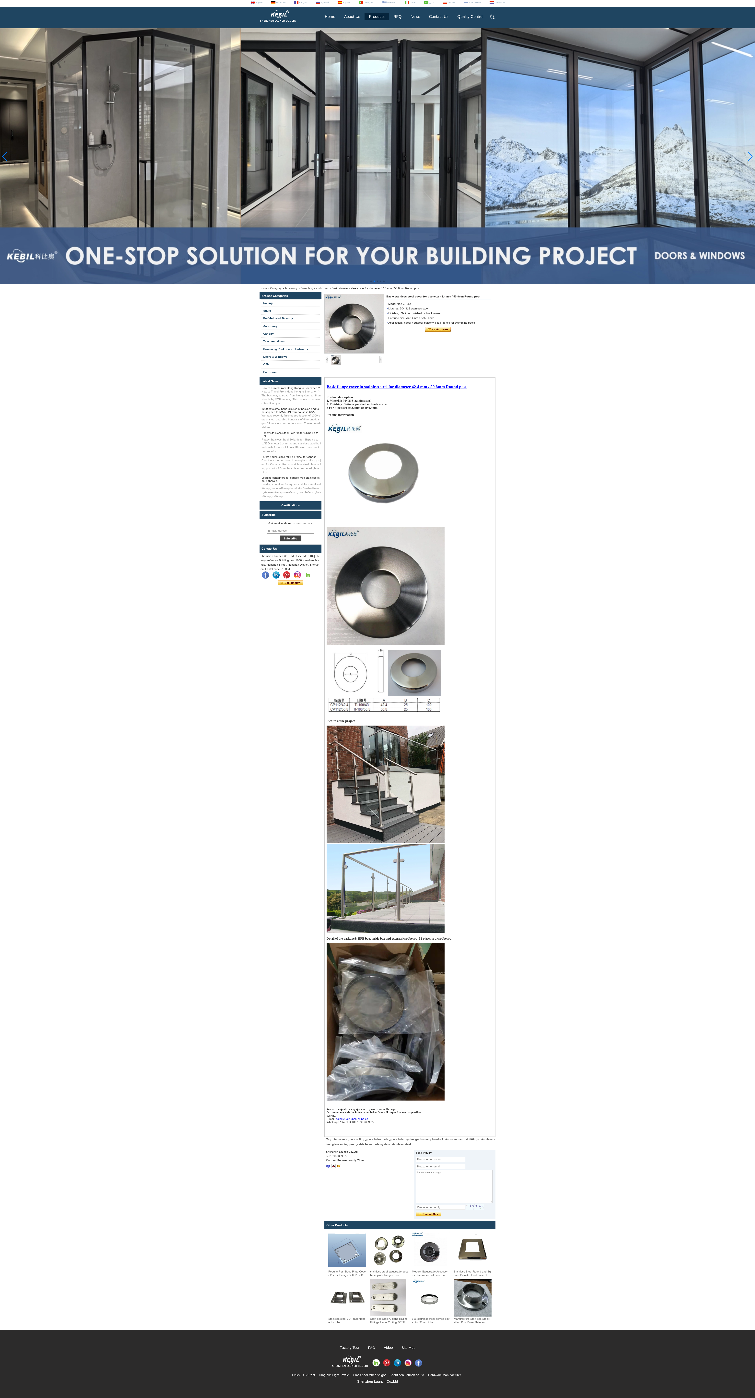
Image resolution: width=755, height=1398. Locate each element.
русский (325, 2)
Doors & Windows (275, 356)
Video (388, 1348)
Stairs (267, 310)
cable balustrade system (373, 1144)
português (369, 2)
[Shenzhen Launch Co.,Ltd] (278, 23)
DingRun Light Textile (334, 1375)
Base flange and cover (314, 288)
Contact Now (290, 582)
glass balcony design (404, 1139)
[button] (371, 281)
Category (276, 288)
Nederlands (499, 2)
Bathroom (269, 372)
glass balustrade (377, 1139)
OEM (266, 364)
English (259, 2)
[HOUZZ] (308, 575)
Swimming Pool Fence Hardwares (285, 349)
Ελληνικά (391, 2)
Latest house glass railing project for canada (289, 456)
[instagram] (297, 575)
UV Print (309, 1375)
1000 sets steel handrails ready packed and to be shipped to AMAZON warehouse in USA (290, 410)
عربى (431, 2)
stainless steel (401, 1144)
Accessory (291, 288)
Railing (268, 303)
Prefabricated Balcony (278, 318)
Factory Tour (349, 1348)
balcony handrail (431, 1139)
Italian (412, 2)
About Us (352, 16)
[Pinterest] (287, 575)
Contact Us (438, 16)
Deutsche (280, 2)
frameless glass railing (349, 1139)
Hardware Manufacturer (444, 1375)
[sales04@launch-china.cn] (339, 1166)
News (415, 16)
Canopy (268, 333)
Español (346, 2)
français (303, 2)
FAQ (371, 1348)
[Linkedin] (276, 575)
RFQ (397, 16)
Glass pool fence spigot (369, 1375)
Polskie (451, 2)
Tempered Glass (274, 341)
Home (330, 16)
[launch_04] (328, 1166)
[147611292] (333, 1166)
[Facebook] (265, 575)
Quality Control (470, 16)
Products (377, 16)
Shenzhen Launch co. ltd (406, 1375)
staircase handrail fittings (462, 1139)
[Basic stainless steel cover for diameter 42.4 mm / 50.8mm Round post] (354, 324)
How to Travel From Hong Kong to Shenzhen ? (290, 388)
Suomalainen (475, 2)
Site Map (408, 1348)
